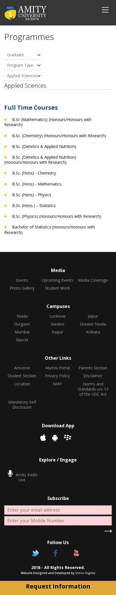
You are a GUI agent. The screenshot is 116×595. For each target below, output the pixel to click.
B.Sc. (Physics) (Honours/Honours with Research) (56, 216)
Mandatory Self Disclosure (22, 405)
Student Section (22, 375)
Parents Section (93, 367)
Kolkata (93, 332)
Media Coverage (93, 280)
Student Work (57, 288)
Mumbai (22, 332)
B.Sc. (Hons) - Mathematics (37, 184)
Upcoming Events (57, 280)
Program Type (20, 65)
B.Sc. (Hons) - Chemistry (34, 173)
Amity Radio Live (26, 477)
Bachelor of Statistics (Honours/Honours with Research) (49, 230)
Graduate (15, 54)
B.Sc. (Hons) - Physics (31, 194)
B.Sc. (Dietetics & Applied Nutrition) (44, 146)
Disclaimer (92, 375)
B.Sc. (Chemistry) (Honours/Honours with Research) (59, 135)
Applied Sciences (22, 75)
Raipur (57, 332)
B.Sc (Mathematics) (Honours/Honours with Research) (48, 122)
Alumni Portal (57, 367)
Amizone (22, 367)
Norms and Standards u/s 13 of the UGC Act (93, 389)
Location (22, 384)
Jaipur (93, 316)
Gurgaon (22, 324)
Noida (22, 316)
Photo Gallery (22, 288)
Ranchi (22, 339)
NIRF (57, 384)
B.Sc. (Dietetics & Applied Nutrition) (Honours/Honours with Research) (40, 160)
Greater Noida (93, 324)
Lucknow (57, 316)
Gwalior (57, 324)
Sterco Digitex (85, 573)
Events (22, 280)
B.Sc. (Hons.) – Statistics (34, 205)
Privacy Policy (57, 375)
